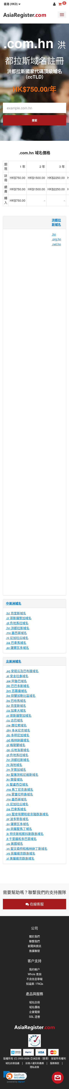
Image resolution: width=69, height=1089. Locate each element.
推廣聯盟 (34, 950)
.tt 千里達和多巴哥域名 (21, 838)
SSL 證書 (34, 1016)
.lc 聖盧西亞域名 (17, 784)
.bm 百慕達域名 (16, 691)
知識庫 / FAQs (34, 983)
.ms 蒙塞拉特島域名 (19, 794)
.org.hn (56, 239)
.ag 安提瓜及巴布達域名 (22, 671)
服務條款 (54, 1063)
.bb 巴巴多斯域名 (17, 686)
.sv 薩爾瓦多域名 (17, 647)
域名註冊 (34, 1002)
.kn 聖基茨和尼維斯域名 (22, 774)
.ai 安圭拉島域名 (17, 676)
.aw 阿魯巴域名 (16, 681)
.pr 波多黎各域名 (17, 819)
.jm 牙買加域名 (16, 769)
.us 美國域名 (14, 843)
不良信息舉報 (34, 979)
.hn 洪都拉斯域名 (17, 628)
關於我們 (34, 936)
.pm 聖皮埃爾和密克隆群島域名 (27, 814)
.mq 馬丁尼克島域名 (19, 789)
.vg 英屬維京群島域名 (20, 853)
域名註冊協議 (12, 1063)
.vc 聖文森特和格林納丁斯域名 (26, 848)
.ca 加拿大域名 (16, 710)
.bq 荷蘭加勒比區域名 (20, 695)
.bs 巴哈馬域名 (16, 700)
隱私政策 (34, 1067)
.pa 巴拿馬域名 (16, 642)
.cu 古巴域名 (14, 720)
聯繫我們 (34, 941)
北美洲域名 (13, 661)
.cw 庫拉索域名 (16, 725)
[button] (12, 4)
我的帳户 (34, 969)
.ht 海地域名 (14, 765)
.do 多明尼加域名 (17, 735)
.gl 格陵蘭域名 (15, 745)
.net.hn (56, 244)
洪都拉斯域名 (56, 222)
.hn (54, 234)
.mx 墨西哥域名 (16, 633)
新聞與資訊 (34, 946)
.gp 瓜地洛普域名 (17, 750)
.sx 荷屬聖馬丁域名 (19, 828)
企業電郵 (34, 1011)
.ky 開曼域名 (14, 779)
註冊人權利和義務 (34, 1063)
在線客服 (36, 903)
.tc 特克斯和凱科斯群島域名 (25, 833)
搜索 (34, 120)
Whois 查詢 (34, 974)
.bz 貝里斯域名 (16, 613)
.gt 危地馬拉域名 (17, 623)
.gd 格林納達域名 (17, 740)
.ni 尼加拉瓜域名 (17, 638)
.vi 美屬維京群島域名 (20, 858)
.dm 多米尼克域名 (18, 730)
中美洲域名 (13, 603)
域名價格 (34, 1007)
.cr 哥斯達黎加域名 (18, 618)
